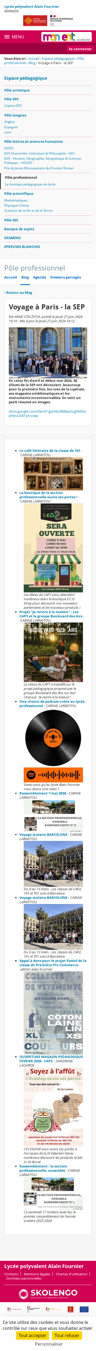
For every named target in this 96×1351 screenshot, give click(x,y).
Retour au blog (18, 292)
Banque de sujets (19, 228)
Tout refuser (67, 1335)
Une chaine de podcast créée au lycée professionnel (52, 703)
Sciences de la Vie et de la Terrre (28, 210)
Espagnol (11, 127)
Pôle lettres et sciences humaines (33, 141)
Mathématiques (16, 200)
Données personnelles (24, 1278)
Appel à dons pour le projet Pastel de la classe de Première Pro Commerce (52, 962)
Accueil (33, 58)
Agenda (39, 277)
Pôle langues (15, 115)
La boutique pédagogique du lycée (30, 184)
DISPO (9, 148)
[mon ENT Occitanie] (66, 36)
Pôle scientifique (18, 193)
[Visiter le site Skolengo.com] (48, 1297)
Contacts (11, 1274)
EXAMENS (12, 237)
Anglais (9, 121)
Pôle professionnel (21, 177)
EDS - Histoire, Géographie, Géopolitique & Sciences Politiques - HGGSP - (43, 160)
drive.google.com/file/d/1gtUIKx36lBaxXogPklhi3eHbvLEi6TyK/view (47, 413)
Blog (32, 62)
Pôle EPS (11, 99)
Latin (7, 132)
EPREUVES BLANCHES (22, 246)
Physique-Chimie (16, 205)
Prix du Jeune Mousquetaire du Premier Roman (39, 168)
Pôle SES (11, 220)
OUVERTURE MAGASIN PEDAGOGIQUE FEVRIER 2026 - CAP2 (51, 1058)
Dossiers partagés (65, 277)
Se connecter (80, 48)
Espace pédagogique (58, 58)
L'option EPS (13, 105)
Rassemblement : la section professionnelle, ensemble (43, 1168)
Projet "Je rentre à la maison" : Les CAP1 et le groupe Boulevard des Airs (50, 613)
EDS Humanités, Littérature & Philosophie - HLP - (40, 153)
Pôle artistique (17, 90)
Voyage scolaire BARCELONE (43, 834)
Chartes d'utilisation (71, 1274)
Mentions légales (37, 1274)
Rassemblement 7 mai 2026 (42, 793)
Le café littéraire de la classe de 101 (49, 450)
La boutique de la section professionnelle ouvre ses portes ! (48, 494)
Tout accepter (32, 1335)
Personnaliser (49, 1344)
